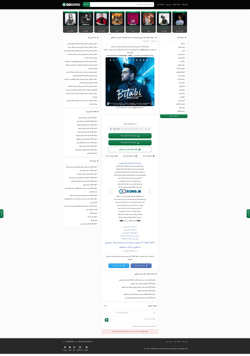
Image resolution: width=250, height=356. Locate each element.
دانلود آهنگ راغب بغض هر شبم (88, 118)
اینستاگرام (80, 350)
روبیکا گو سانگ (110, 156)
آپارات (69, 350)
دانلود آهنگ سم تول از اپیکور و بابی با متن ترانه (83, 178)
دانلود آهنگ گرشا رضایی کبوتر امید (87, 121)
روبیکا (65, 350)
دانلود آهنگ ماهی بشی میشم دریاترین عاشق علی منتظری (139, 287)
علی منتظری (143, 256)
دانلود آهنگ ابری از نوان (90, 185)
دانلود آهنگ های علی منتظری (128, 149)
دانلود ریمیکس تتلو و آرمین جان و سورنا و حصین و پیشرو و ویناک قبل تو (82, 56)
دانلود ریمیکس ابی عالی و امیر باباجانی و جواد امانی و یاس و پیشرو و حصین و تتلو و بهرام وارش (81, 74)
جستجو (86, 4)
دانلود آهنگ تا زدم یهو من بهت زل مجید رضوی (83, 195)
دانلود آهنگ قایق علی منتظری (147, 291)
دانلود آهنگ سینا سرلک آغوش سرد (87, 143)
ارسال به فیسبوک (140, 266)
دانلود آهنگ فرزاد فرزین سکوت (88, 146)
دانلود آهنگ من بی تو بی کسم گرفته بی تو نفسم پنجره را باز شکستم (81, 190)
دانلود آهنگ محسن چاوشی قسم (87, 132)
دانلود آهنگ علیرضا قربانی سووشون (86, 139)
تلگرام (86, 350)
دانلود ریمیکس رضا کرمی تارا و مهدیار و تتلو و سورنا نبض (80, 51)
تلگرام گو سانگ (147, 156)
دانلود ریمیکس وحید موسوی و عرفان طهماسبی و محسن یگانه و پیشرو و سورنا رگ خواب (80, 81)
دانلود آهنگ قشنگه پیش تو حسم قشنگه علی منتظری (140, 294)
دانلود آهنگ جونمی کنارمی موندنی (87, 174)
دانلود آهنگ (176, 4)
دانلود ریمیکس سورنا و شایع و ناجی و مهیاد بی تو (82, 47)
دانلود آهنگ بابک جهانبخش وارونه (87, 125)
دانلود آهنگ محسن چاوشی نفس (87, 128)
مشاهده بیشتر (173, 116)
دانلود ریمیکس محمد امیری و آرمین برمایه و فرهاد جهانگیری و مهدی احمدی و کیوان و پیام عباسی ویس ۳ (81, 88)
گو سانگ (71, 4)
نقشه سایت (176, 342)
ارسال (106, 320)
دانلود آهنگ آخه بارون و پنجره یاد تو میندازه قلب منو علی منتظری (133, 37)
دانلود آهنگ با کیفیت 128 (129, 143)
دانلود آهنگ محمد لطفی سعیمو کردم (86, 150)
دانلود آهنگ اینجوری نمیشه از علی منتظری (143, 284)
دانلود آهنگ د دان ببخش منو (88, 170)
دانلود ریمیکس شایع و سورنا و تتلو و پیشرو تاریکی (82, 44)
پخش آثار (169, 342)
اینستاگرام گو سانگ (129, 156)
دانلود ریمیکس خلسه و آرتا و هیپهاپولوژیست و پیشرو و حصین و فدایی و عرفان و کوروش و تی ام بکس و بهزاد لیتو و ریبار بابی (81, 65)
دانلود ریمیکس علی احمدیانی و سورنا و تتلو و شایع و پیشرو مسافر (82, 102)
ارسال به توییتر (117, 266)
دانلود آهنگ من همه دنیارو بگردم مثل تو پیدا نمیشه (81, 167)
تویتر (74, 350)
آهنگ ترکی (160, 4)
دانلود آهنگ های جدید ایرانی (88, 224)
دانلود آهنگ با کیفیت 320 (129, 136)
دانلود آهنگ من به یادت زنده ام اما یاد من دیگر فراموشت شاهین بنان (80, 201)
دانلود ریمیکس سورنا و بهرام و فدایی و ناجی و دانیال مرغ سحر (81, 95)
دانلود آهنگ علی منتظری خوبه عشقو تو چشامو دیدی (140, 298)
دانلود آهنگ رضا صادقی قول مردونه (86, 135)
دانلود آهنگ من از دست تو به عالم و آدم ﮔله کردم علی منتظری (137, 280)
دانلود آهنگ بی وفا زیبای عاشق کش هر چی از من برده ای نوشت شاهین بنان (80, 208)
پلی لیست (168, 4)
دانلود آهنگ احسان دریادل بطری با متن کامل (84, 181)
